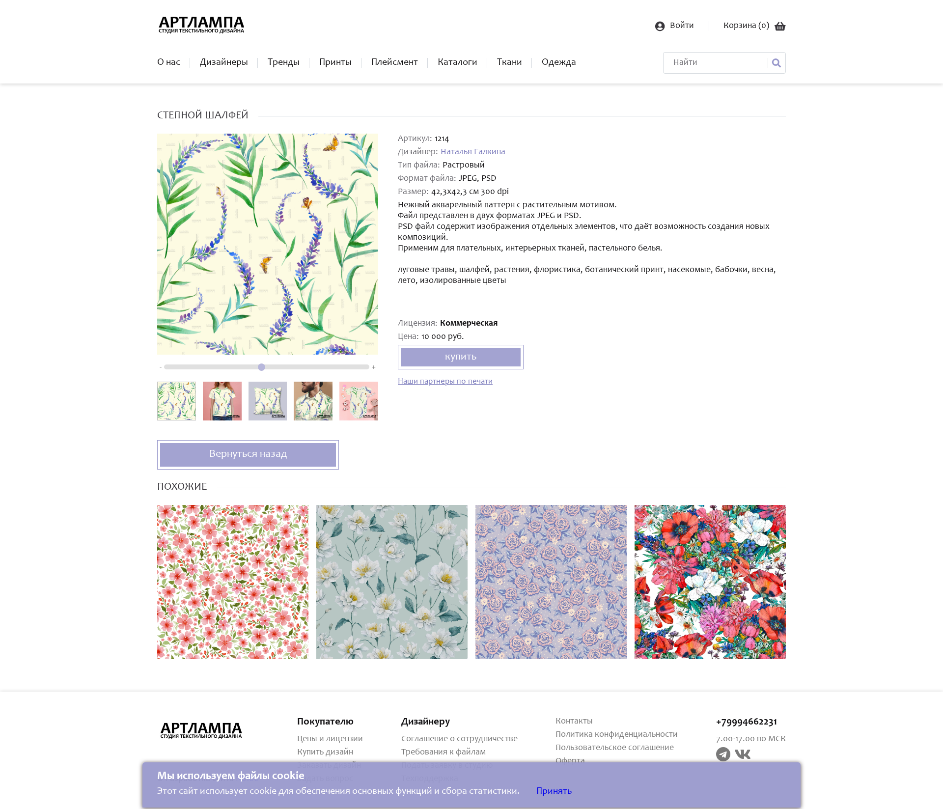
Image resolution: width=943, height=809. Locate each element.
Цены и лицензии (330, 739)
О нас (168, 63)
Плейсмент (394, 63)
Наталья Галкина (473, 152)
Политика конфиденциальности (616, 734)
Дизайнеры (224, 63)
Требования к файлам (443, 752)
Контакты (574, 721)
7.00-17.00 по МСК (751, 739)
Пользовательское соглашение (614, 748)
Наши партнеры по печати (445, 382)
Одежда (559, 63)
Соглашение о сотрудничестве (459, 739)
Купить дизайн (325, 752)
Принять (554, 792)
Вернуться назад (248, 454)
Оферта (570, 761)
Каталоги (457, 63)
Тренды (284, 63)
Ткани (509, 63)
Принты (335, 63)
